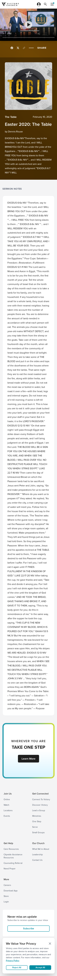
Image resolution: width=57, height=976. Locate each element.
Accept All (40, 967)
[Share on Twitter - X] (18, 48)
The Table (11, 117)
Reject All (16, 967)
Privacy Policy (12, 960)
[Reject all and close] (50, 943)
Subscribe (28, 928)
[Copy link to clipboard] (24, 48)
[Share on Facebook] (12, 48)
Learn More (28, 759)
